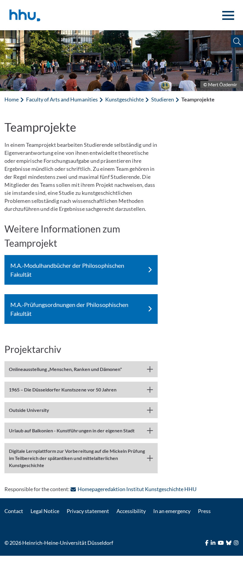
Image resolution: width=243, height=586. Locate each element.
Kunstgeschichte (124, 99)
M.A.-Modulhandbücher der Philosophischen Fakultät (67, 270)
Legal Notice (45, 511)
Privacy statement (88, 511)
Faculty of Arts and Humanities (61, 99)
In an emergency (172, 511)
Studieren (162, 99)
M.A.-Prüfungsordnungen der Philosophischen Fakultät (69, 309)
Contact (13, 511)
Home (11, 99)
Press (204, 511)
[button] (237, 41)
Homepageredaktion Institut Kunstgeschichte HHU (137, 489)
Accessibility (131, 511)
